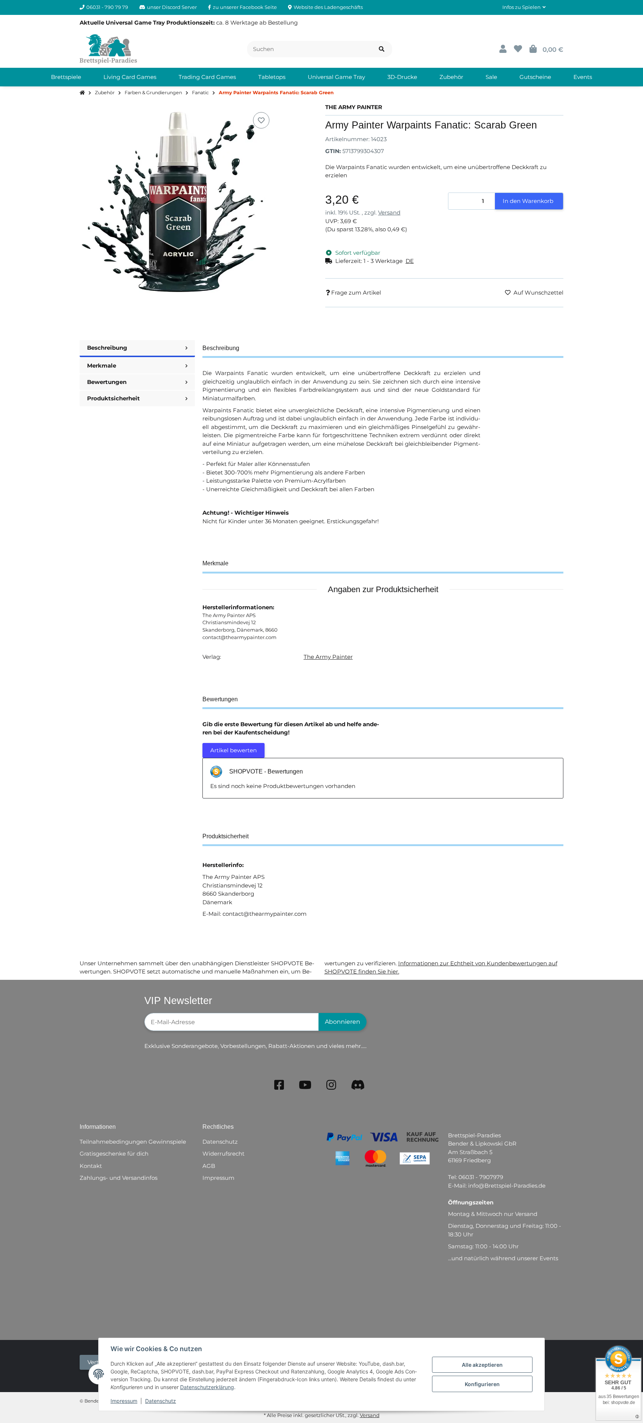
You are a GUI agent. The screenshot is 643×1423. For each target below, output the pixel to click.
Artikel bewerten (233, 750)
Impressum (124, 1401)
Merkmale (101, 365)
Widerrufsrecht (223, 1153)
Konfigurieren (482, 1384)
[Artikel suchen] (381, 49)
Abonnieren (342, 1021)
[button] (523, 7)
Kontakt (91, 1165)
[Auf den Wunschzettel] (261, 120)
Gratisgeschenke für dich (114, 1153)
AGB (208, 1165)
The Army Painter (328, 656)
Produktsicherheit (113, 398)
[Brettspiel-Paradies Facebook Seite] (279, 1085)
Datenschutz (160, 1401)
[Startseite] (82, 92)
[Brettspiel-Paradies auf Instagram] (331, 1085)
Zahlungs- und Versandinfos (118, 1177)
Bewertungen (107, 381)
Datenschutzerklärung (207, 1387)
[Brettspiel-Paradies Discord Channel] (357, 1085)
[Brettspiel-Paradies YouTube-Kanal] (305, 1085)
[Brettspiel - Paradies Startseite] (108, 48)
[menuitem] (66, 77)
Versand (389, 212)
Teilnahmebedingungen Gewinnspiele (133, 1141)
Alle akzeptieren (482, 1365)
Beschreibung (107, 347)
